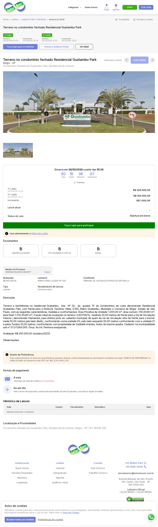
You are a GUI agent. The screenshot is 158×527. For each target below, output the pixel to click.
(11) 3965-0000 (134, 467)
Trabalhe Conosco (98, 473)
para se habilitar (20, 46)
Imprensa (22, 477)
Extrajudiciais (60, 473)
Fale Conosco (98, 468)
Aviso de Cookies (71, 512)
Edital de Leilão (39, 233)
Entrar (130, 7)
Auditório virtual (60, 482)
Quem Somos (91, 7)
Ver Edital (84, 47)
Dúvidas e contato (145, 19)
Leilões (15, 19)
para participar (79, 225)
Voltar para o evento (113, 60)
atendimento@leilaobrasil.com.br (136, 473)
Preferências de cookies (50, 519)
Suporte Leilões (135, 500)
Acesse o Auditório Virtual (56, 47)
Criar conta (146, 7)
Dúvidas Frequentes (22, 473)
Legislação (22, 482)
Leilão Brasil (18, 7)
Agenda (60, 477)
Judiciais (60, 468)
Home (6, 19)
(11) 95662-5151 (134, 463)
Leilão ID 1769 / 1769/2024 (34, 19)
